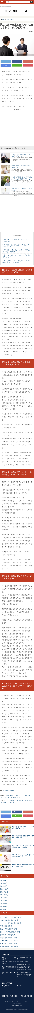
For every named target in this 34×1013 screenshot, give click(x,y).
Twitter (6, 61)
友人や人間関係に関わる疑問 (10, 932)
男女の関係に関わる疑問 (8, 943)
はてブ (6, 65)
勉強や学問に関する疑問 (8, 929)
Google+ (29, 61)
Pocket (29, 65)
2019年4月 (3, 880)
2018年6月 (3, 904)
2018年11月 (4, 892)
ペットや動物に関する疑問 (9, 920)
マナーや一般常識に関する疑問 (10, 923)
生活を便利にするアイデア (9, 940)
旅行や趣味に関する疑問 (8, 938)
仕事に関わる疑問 (8, 790)
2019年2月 (3, 886)
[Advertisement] (17, 127)
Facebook (18, 61)
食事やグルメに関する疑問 (9, 946)
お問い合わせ (8, 986)
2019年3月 (3, 883)
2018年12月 (4, 889)
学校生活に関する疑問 (7, 935)
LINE (18, 65)
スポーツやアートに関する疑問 (10, 917)
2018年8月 (3, 898)
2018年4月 (3, 909)
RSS (20, 986)
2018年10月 (4, 895)
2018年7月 (3, 901)
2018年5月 (3, 906)
